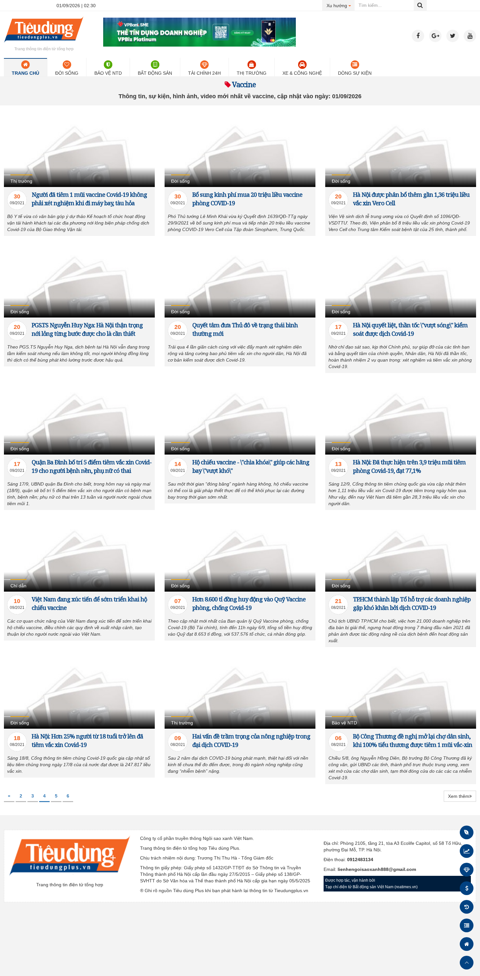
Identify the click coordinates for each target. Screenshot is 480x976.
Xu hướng (341, 5)
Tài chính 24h (204, 73)
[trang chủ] (44, 43)
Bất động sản (155, 73)
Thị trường (251, 73)
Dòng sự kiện (355, 73)
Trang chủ (25, 73)
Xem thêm (458, 796)
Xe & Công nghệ (302, 73)
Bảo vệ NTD (108, 73)
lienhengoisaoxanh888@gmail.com (377, 869)
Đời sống (66, 73)
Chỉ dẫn (18, 585)
